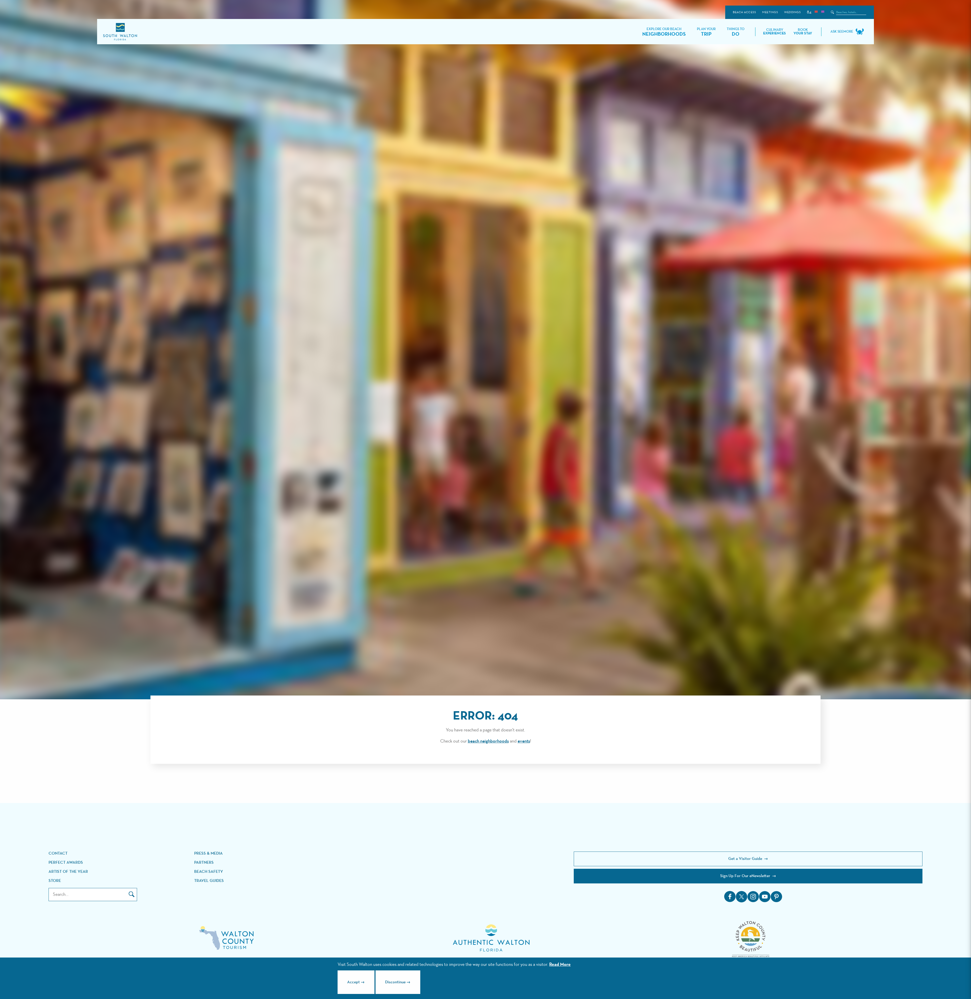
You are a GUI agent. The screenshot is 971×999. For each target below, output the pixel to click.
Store (55, 881)
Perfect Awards (66, 863)
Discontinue (395, 982)
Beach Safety (208, 872)
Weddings (792, 12)
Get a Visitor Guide (745, 859)
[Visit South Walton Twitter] (741, 896)
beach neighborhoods (488, 741)
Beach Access (744, 12)
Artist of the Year (68, 872)
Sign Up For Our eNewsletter (745, 876)
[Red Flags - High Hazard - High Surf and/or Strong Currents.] (816, 12)
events (524, 741)
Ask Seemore (841, 31)
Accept (353, 982)
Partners (204, 863)
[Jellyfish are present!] (823, 12)
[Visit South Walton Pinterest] (776, 896)
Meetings (770, 12)
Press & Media (208, 854)
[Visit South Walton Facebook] (730, 896)
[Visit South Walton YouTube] (764, 896)
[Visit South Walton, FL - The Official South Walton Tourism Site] (120, 31)
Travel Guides (209, 881)
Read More (560, 964)
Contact (58, 854)
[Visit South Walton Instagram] (753, 896)
